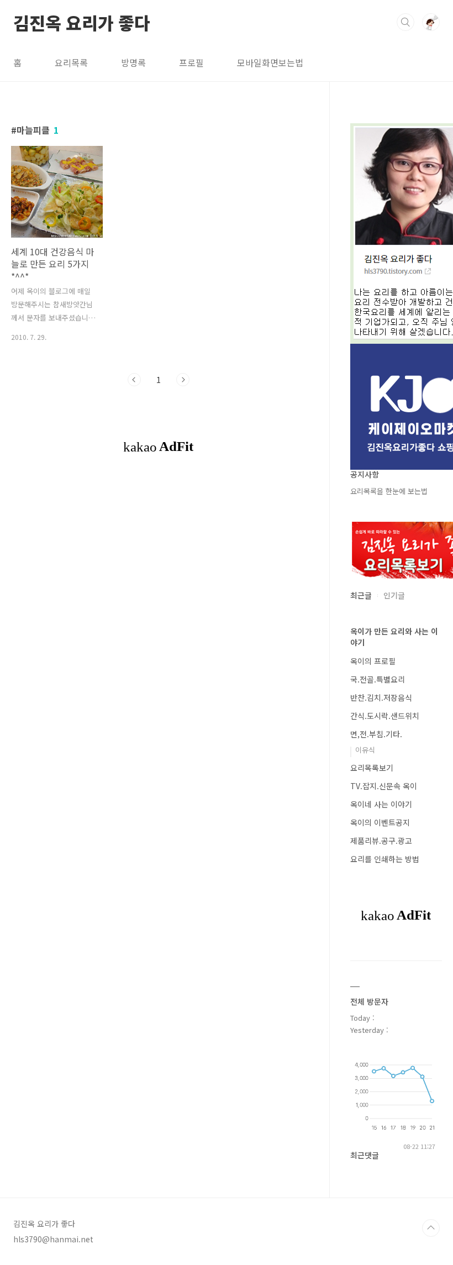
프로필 (191, 62)
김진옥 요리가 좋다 (81, 21)
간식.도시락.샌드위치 (384, 715)
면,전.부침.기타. (376, 733)
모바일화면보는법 (270, 62)
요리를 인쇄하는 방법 (384, 858)
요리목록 (71, 62)
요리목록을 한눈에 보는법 (389, 491)
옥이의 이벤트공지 (380, 822)
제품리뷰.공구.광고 (381, 840)
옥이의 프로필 (373, 660)
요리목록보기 (371, 767)
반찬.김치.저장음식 (381, 697)
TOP (431, 1228)
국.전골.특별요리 (377, 679)
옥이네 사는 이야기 (381, 804)
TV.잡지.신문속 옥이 (383, 785)
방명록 (133, 62)
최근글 (361, 595)
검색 (405, 22)
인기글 (394, 595)
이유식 (365, 749)
